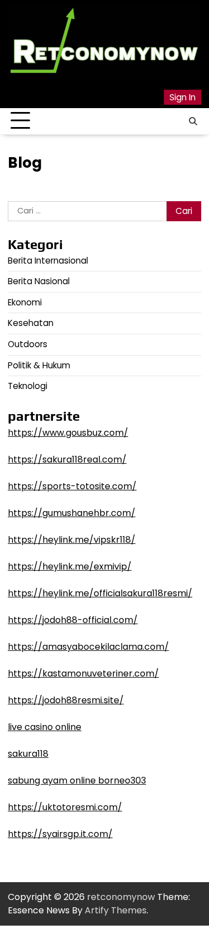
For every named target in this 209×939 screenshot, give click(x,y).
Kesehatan (31, 323)
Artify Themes (116, 910)
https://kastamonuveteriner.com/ (83, 673)
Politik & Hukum (39, 365)
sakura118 (28, 753)
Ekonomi (25, 302)
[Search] (192, 121)
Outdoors (27, 344)
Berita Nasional (39, 281)
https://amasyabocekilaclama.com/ (88, 646)
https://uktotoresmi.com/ (65, 807)
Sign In (182, 97)
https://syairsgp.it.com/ (60, 834)
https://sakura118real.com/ (67, 459)
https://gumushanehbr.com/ (71, 513)
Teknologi (27, 386)
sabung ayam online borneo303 (77, 780)
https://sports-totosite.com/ (72, 486)
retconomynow (121, 897)
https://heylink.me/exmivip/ (70, 566)
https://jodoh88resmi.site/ (66, 700)
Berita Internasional (48, 260)
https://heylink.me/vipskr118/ (71, 539)
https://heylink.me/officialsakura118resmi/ (100, 593)
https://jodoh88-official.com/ (73, 620)
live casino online (44, 727)
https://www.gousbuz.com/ (68, 432)
